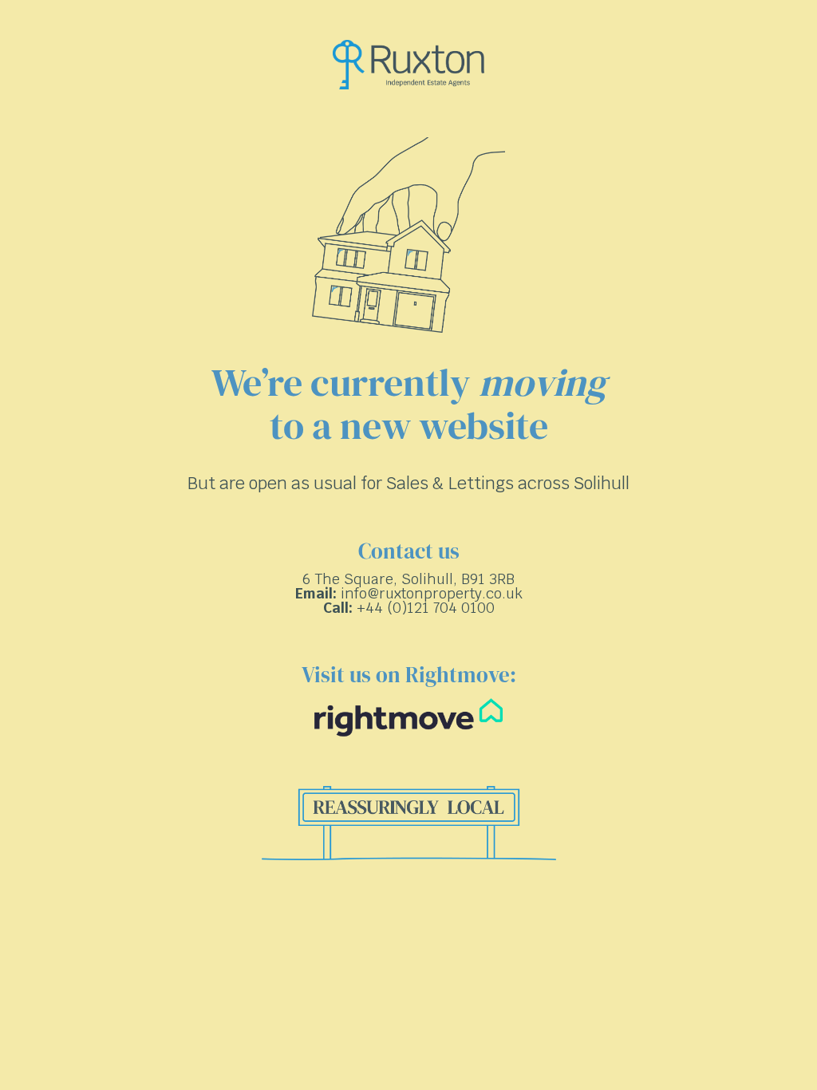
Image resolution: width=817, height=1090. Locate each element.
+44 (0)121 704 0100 (426, 607)
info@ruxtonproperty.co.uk (432, 593)
